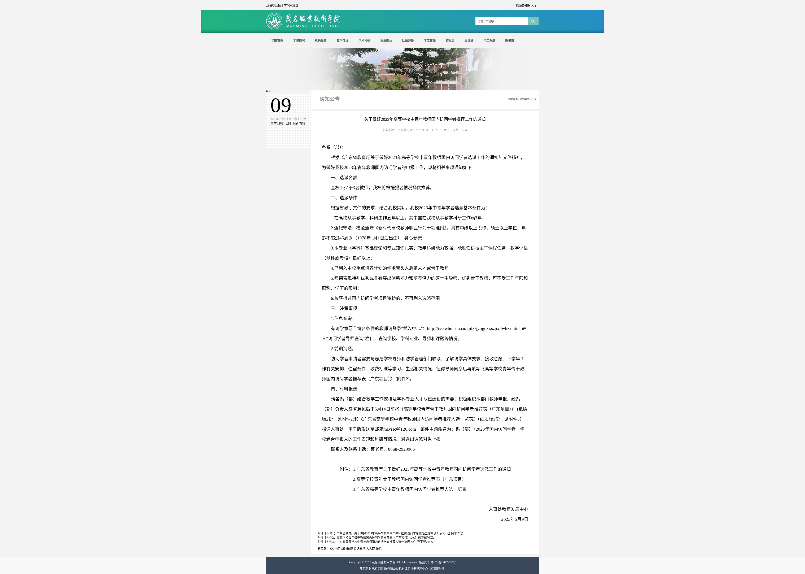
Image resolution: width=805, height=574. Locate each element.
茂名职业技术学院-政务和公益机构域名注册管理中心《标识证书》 (403, 568)
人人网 (370, 548)
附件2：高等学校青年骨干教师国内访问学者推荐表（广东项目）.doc (370, 537)
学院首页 (277, 40)
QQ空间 (335, 548)
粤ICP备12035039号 (443, 562)
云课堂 (469, 40)
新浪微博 (347, 548)
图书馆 (509, 40)
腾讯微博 (359, 548)
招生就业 (386, 40)
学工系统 (489, 40)
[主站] (304, 28)
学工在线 (430, 40)
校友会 (450, 40)
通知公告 (525, 99)
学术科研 (364, 40)
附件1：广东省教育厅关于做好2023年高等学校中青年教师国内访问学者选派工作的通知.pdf (385, 533)
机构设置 (321, 40)
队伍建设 (408, 40)
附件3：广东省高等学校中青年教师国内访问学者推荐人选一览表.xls (370, 541)
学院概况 (299, 40)
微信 (379, 548)
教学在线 (342, 40)
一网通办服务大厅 (525, 5)
